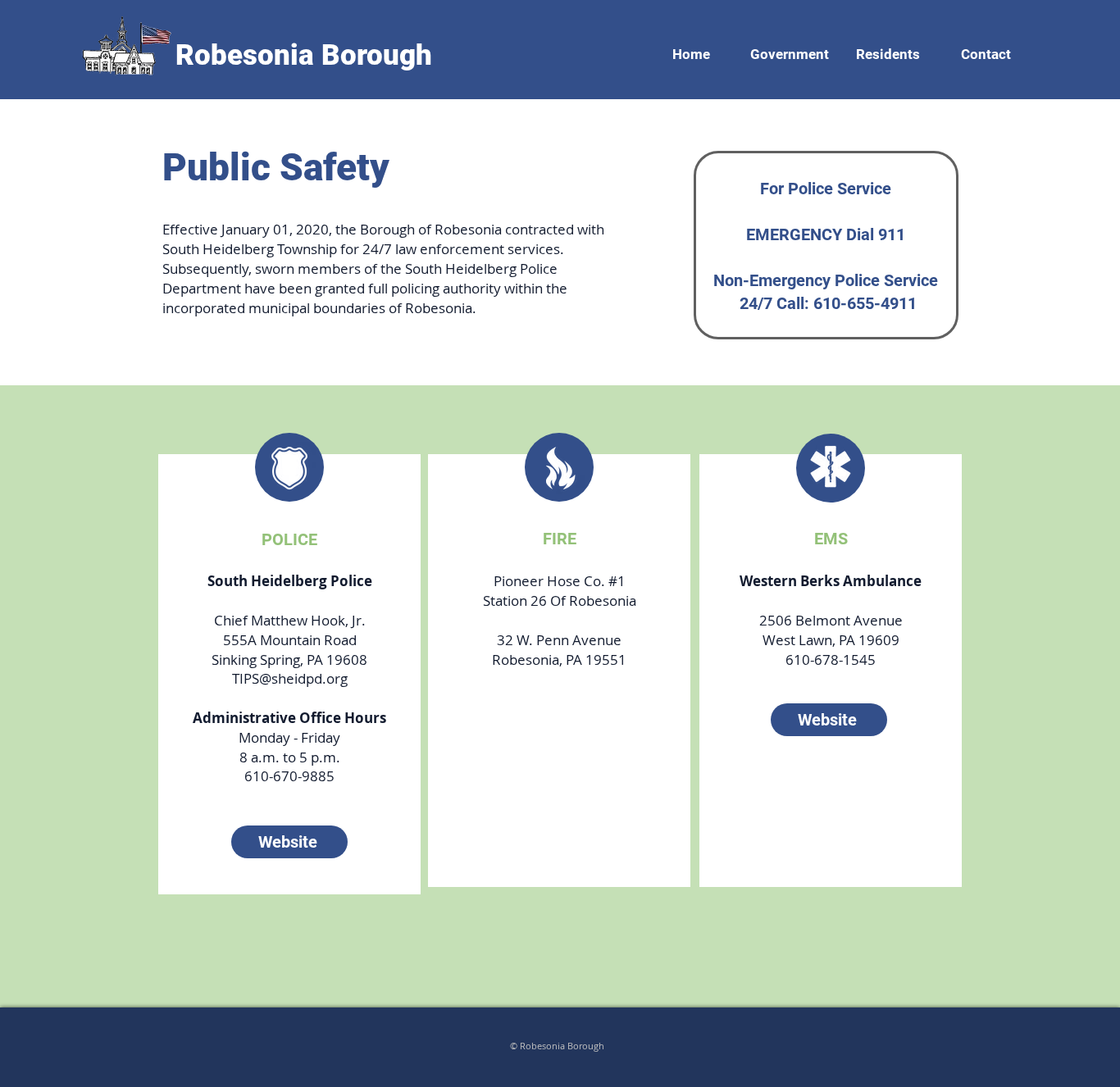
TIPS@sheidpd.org (290, 678)
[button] (789, 47)
